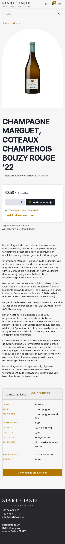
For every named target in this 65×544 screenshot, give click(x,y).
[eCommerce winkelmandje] (46, 4)
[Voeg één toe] (21, 202)
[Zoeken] (59, 14)
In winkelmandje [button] (42, 202)
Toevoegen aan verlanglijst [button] (23, 210)
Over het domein (40, 392)
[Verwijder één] (8, 202)
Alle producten (13, 23)
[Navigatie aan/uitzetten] (60, 4)
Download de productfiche (32, 472)
